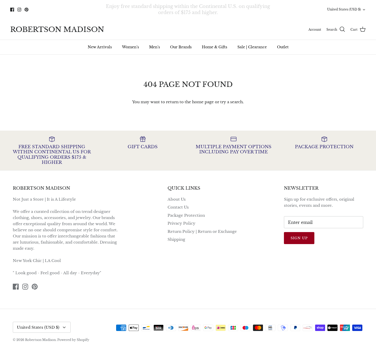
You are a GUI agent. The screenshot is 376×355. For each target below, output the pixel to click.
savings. (222, 14)
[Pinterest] (26, 10)
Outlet (283, 47)
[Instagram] (19, 10)
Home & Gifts (214, 47)
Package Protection (186, 215)
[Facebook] (12, 10)
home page (203, 101)
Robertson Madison (40, 340)
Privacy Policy (181, 223)
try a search (231, 101)
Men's (154, 47)
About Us (177, 199)
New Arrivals (100, 47)
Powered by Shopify (73, 340)
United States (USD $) (344, 9)
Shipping (176, 239)
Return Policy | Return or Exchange (202, 231)
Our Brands (181, 47)
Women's (130, 47)
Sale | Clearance (252, 47)
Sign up (299, 238)
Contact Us (178, 207)
